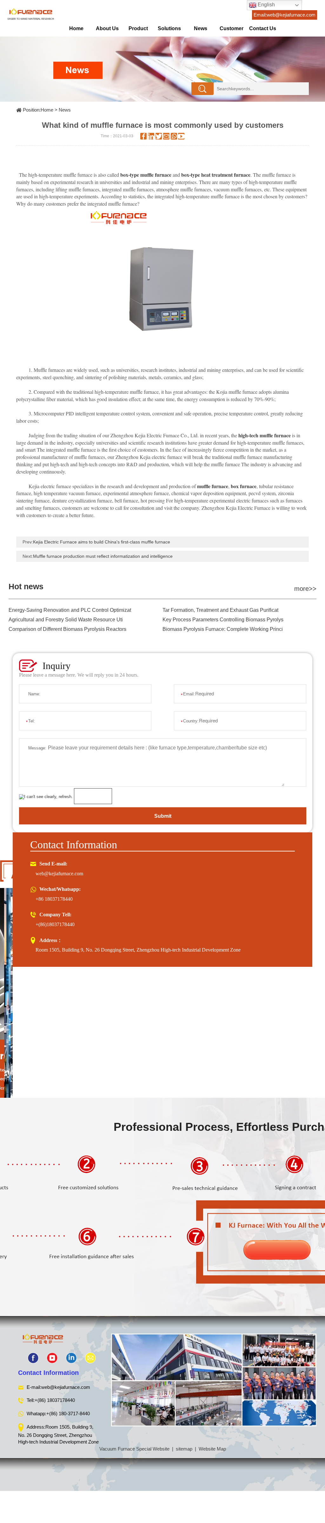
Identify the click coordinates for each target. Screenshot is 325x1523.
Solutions (169, 28)
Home (76, 28)
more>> (305, 588)
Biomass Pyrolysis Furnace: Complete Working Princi (222, 629)
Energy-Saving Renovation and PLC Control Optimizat (70, 610)
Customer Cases (231, 31)
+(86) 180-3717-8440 (68, 1413)
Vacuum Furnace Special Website (134, 1448)
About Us (107, 28)
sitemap (184, 1448)
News (200, 28)
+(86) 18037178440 (55, 1400)
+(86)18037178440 (55, 924)
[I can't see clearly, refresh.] (46, 796)
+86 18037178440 (54, 899)
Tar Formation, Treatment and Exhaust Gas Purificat (220, 610)
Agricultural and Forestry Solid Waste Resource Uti (66, 619)
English (265, 4)
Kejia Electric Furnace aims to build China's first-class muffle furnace (101, 541)
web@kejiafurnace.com (59, 873)
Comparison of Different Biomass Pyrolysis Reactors (67, 629)
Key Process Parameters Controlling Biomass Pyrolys (222, 619)
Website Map (212, 1448)
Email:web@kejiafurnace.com (284, 14)
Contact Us (262, 28)
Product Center (138, 31)
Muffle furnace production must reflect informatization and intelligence (103, 556)
